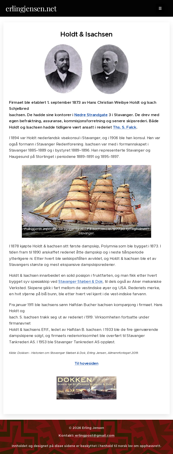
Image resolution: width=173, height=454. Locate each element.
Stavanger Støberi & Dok (80, 281)
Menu (160, 8)
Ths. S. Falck (124, 127)
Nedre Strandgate (91, 114)
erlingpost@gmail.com (94, 435)
